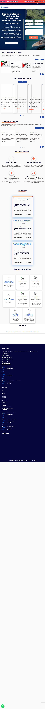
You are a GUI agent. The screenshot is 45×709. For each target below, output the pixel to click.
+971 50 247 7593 (14, 4)
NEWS (3, 391)
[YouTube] (40, 4)
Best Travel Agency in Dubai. (32, 458)
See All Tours (22, 81)
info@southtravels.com (7, 357)
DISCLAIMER (4, 397)
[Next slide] (43, 74)
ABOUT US (3, 394)
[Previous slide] (40, 74)
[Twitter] (29, 460)
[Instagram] (18, 460)
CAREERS (3, 393)
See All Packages (39, 128)
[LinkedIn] (43, 4)
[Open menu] (43, 8)
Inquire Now (33, 37)
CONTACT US (4, 396)
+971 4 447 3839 (5, 4)
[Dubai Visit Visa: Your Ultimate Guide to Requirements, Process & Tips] (22, 221)
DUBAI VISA (4, 402)
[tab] (20, 115)
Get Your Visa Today (11, 43)
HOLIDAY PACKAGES (5, 404)
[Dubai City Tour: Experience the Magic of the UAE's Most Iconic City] (22, 198)
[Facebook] (37, 4)
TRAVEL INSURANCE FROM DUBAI (7, 408)
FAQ (2, 390)
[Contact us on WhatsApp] (2, 706)
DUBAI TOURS (4, 405)
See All (39, 59)
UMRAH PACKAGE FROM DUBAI (7, 406)
